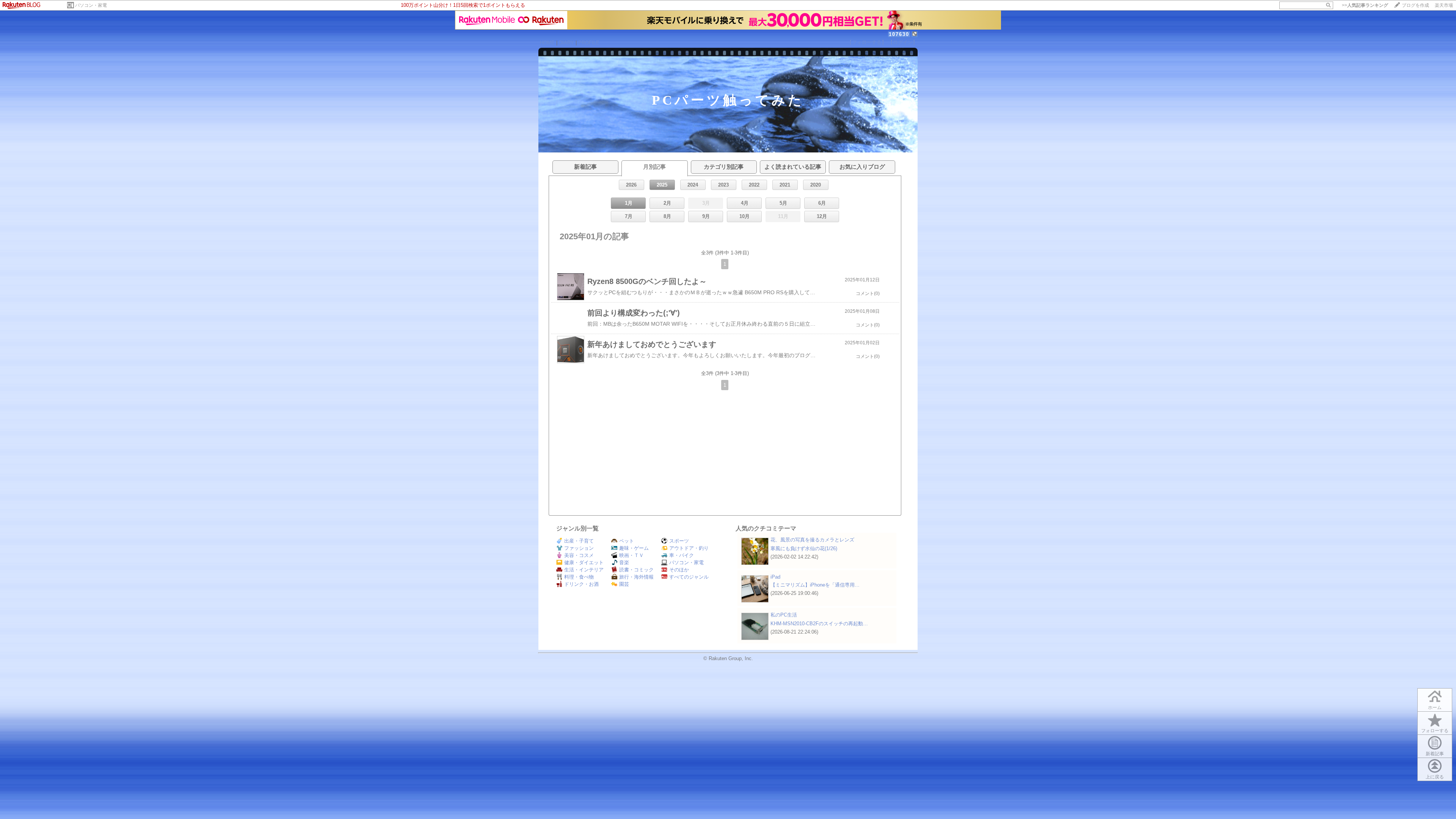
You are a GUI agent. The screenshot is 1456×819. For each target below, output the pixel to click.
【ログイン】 (903, 42)
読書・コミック (636, 570)
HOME (547, 43)
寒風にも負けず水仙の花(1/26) (803, 548)
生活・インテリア (584, 570)
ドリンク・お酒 (581, 584)
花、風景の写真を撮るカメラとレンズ (812, 540)
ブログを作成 (1415, 5)
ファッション (579, 548)
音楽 (624, 562)
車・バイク (681, 555)
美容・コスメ (579, 555)
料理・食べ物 (579, 577)
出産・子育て (579, 541)
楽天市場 (1444, 5)
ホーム (1435, 707)
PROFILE (588, 43)
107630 (899, 34)
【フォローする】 (866, 42)
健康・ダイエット (584, 562)
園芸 (624, 584)
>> (1365, 5)
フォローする (1434, 730)
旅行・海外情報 (636, 577)
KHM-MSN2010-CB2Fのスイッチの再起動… (819, 623)
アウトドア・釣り (689, 548)
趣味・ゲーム (634, 548)
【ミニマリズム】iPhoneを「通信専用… (815, 585)
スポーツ (679, 541)
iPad (775, 577)
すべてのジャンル (689, 577)
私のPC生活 (783, 615)
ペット (626, 541)
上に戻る (1435, 777)
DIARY (566, 43)
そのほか (679, 570)
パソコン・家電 (91, 5)
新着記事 (1435, 753)
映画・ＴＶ (631, 555)
